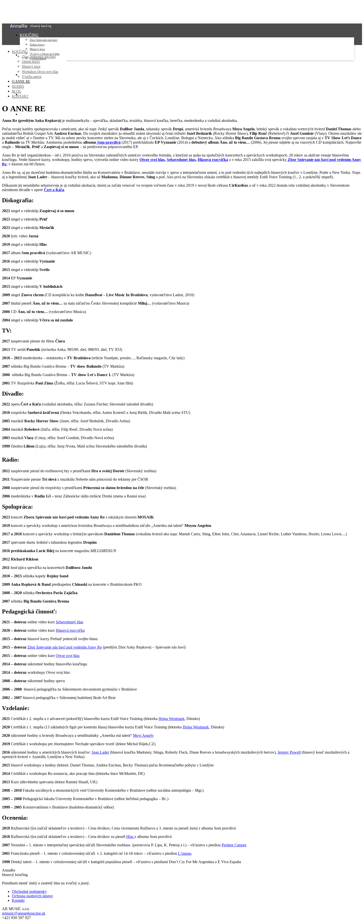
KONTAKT (29, 114)
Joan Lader (100, 752)
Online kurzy (37, 44)
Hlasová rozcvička (213, 159)
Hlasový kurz (37, 48)
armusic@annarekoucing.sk (23, 913)
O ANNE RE (21, 81)
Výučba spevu (31, 76)
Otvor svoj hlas (152, 159)
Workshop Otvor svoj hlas (40, 71)
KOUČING (29, 35)
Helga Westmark (171, 719)
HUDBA (18, 86)
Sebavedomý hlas (181, 159)
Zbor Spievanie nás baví (43, 39)
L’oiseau (184, 853)
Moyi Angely (143, 735)
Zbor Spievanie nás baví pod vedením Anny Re (64, 647)
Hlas (130, 836)
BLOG (16, 91)
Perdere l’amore (234, 845)
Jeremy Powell (289, 752)
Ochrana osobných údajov (32, 896)
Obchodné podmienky (29, 891)
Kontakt (18, 900)
